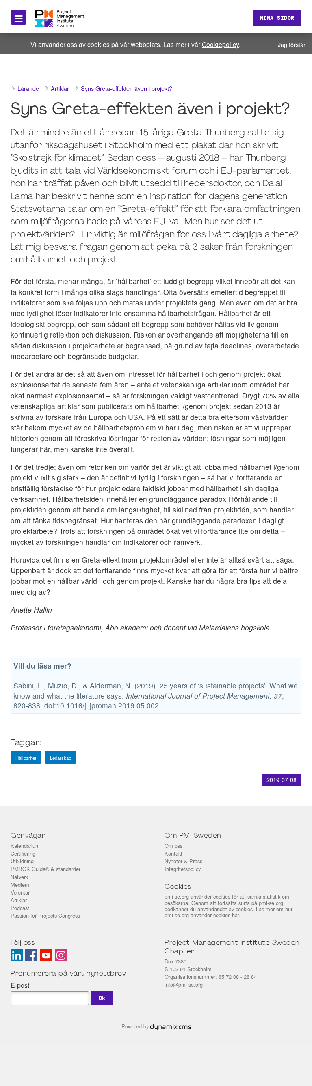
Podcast (20, 908)
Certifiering (23, 853)
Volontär (20, 892)
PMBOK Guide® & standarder (45, 869)
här (235, 915)
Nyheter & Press (183, 861)
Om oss (173, 845)
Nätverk (19, 877)
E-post (20, 985)
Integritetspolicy (183, 869)
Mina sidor (277, 18)
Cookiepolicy (220, 44)
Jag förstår (292, 44)
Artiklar (19, 900)
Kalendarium (25, 845)
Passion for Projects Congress (45, 915)
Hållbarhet (25, 758)
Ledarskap (60, 758)
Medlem (20, 884)
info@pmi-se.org (184, 984)
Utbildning (22, 861)
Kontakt (173, 853)
